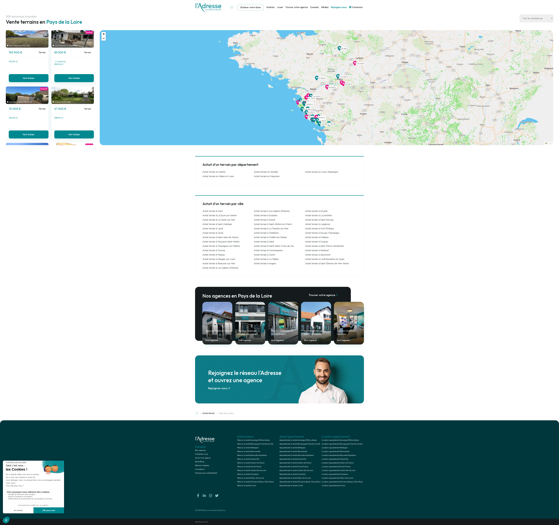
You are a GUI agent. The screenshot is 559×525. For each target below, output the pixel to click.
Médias (325, 7)
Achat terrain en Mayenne (267, 176)
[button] (317, 80)
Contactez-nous (201, 454)
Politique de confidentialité (206, 473)
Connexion (357, 7)
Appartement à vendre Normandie (293, 451)
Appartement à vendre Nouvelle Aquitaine (297, 455)
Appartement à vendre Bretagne (292, 448)
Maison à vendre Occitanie (248, 474)
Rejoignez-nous (339, 7)
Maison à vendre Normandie (248, 451)
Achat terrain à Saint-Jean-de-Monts (220, 237)
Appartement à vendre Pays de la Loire (295, 478)
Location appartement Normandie (335, 451)
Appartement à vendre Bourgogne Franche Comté (300, 444)
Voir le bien (28, 78)
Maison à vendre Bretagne (247, 448)
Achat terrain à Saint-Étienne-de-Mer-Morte (327, 263)
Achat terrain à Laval (212, 228)
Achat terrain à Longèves (317, 224)
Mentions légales (202, 465)
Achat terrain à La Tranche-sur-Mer (271, 228)
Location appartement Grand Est (335, 459)
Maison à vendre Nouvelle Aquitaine (252, 455)
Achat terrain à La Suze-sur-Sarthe (219, 215)
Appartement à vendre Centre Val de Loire (296, 470)
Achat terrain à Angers (265, 263)
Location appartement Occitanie (335, 474)
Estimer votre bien (250, 7)
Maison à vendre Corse (246, 485)
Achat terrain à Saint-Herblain (217, 224)
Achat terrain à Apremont (317, 254)
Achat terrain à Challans (317, 237)
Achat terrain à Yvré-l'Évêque (319, 228)
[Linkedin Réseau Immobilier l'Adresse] (204, 495)
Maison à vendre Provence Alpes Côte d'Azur (255, 482)
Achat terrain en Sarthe (213, 171)
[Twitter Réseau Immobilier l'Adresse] (217, 495)
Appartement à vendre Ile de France (294, 466)
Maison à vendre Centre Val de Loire (251, 470)
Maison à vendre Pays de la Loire (250, 478)
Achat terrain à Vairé (264, 241)
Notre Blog (199, 462)
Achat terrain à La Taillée (266, 259)
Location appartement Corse (333, 485)
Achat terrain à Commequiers (268, 250)
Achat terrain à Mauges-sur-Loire (218, 259)
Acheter (270, 7)
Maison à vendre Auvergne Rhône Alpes (253, 440)
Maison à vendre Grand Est (248, 459)
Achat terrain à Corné (264, 254)
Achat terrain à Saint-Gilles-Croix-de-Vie (274, 246)
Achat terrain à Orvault (316, 211)
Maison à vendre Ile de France (249, 466)
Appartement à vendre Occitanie (293, 474)
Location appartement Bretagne (334, 448)
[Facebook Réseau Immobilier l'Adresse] (198, 495)
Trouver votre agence (296, 7)
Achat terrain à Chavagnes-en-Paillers (221, 246)
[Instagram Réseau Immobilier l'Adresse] (210, 495)
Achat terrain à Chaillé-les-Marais (270, 237)
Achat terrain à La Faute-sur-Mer (218, 219)
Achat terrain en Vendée (266, 171)
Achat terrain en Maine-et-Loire (218, 176)
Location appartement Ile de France (336, 466)
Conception (200, 469)
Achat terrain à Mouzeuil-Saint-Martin (220, 241)
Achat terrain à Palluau (213, 254)
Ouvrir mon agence (202, 458)
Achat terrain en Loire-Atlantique (321, 171)
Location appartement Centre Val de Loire (338, 470)
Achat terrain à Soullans (265, 215)
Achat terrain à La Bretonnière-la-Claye (324, 259)
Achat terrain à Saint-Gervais (319, 219)
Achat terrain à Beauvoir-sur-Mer (218, 263)
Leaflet (549, 143)
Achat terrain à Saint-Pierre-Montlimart (324, 246)
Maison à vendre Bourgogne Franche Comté (255, 444)
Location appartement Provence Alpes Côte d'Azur (342, 482)
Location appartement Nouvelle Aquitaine (339, 455)
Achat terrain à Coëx (212, 211)
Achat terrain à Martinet (317, 250)
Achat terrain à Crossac (316, 241)
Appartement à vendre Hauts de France (295, 463)
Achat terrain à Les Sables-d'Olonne (272, 211)
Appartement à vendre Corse (291, 485)
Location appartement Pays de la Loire (337, 478)
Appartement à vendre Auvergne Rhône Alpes (298, 440)
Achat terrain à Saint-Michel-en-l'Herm (273, 224)
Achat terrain (208, 413)
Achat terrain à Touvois (213, 250)
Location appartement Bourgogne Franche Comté (342, 444)
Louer (280, 7)
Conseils (314, 7)
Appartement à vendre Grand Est (293, 459)
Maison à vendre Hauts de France (250, 463)
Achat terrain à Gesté (264, 219)
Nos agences (200, 450)
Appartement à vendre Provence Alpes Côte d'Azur (300, 482)
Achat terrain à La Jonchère (318, 215)
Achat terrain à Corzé (212, 232)
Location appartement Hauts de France (337, 463)
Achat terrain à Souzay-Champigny (322, 232)
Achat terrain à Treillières (266, 232)
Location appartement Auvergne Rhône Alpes (340, 440)
